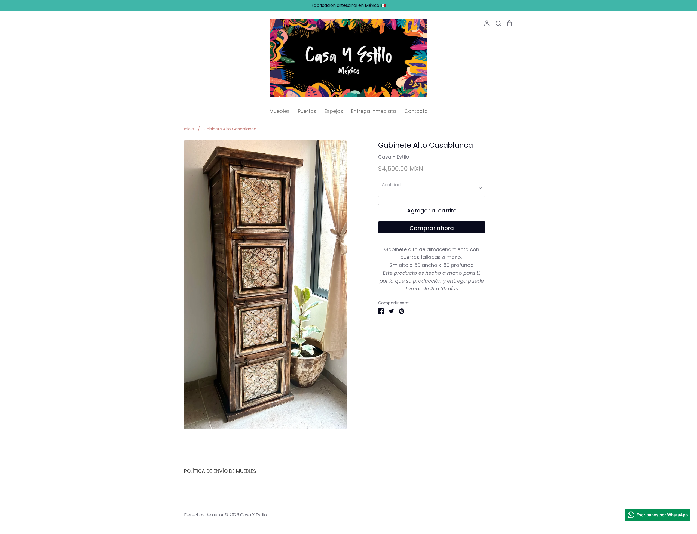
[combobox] (431, 189)
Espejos (334, 111)
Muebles (280, 111)
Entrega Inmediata (373, 111)
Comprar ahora (431, 228)
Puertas (307, 111)
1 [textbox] (382, 190)
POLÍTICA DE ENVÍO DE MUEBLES (220, 471)
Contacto (416, 111)
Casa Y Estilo (393, 156)
